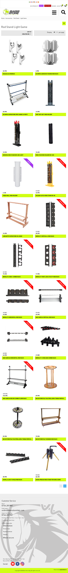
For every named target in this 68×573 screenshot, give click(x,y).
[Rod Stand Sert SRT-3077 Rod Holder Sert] (50, 93)
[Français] (36, 2)
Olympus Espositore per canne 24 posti (15, 114)
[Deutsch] (34, 2)
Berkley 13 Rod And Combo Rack (46, 358)
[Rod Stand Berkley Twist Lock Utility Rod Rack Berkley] (50, 255)
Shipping (5, 534)
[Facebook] (17, 565)
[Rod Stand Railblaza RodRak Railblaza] (17, 52)
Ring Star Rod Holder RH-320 (45, 155)
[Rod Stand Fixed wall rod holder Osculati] (17, 174)
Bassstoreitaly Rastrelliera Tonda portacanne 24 (50, 398)
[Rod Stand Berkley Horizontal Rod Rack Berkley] (17, 295)
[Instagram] (22, 565)
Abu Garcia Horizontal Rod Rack (13, 358)
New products (34, 6)
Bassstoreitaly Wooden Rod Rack (46, 439)
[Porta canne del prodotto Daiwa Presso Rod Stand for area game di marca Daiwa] (50, 458)
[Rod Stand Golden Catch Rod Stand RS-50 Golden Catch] (50, 174)
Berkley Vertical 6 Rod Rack (45, 236)
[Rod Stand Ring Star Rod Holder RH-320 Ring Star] (50, 133)
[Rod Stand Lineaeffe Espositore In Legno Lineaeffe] (17, 214)
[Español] (38, 2)
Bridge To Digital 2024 (7, 523)
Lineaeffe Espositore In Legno (12, 236)
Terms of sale (6, 528)
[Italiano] (30, 2)
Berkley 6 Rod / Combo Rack (12, 277)
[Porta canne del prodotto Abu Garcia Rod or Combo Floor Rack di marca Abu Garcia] (17, 377)
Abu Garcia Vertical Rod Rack (45, 317)
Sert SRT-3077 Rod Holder (44, 114)
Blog (3, 522)
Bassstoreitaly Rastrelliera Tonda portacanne (17, 439)
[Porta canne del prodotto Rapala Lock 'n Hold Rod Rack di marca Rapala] (17, 458)
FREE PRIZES (48, 5)
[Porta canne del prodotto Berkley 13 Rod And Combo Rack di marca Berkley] (50, 336)
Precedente (60, 486)
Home (3, 18)
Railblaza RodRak (9, 74)
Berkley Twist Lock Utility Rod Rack (47, 277)
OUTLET (41, 5)
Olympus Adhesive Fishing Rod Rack (47, 74)
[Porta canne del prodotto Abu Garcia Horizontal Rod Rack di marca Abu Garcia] (17, 336)
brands (54, 6)
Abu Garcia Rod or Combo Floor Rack (14, 398)
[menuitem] (34, 522)
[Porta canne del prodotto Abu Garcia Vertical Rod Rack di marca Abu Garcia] (50, 295)
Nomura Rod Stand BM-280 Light (13, 155)
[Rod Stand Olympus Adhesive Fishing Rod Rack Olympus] (50, 52)
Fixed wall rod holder (10, 195)
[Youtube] (13, 565)
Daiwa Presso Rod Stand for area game (48, 479)
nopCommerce (63, 569)
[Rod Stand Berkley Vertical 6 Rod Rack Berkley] (50, 214)
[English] (32, 2)
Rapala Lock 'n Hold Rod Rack (12, 479)
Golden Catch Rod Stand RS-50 (45, 195)
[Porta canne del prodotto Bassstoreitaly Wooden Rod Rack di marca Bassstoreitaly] (50, 417)
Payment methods (7, 531)
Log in (58, 6)
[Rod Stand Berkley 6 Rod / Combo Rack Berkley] (17, 255)
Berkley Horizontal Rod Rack (12, 317)
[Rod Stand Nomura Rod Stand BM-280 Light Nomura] (17, 133)
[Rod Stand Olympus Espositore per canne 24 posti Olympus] (17, 93)
